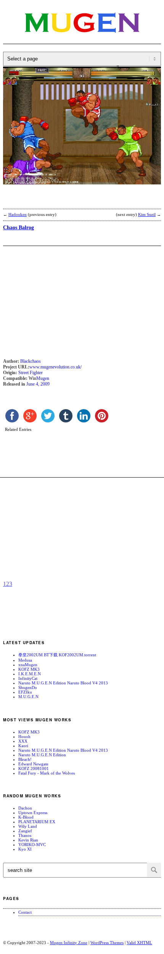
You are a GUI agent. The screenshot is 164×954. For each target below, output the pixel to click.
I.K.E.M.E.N (29, 673)
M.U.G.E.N (28, 696)
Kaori (23, 745)
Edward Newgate (33, 764)
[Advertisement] (64, 201)
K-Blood (26, 817)
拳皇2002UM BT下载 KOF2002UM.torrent (57, 654)
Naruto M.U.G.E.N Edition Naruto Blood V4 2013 (63, 683)
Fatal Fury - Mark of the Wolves (46, 773)
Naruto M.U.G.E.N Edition (42, 754)
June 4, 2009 (38, 384)
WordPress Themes (107, 942)
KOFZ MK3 (29, 669)
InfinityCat (27, 678)
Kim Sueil (147, 214)
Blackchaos (30, 361)
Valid (139, 942)
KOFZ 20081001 (33, 768)
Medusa (25, 660)
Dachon (25, 808)
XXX (22, 741)
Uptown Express (32, 812)
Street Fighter (30, 372)
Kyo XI (25, 849)
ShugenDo (27, 687)
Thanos (24, 835)
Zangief (25, 831)
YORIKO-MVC (32, 844)
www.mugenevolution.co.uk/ (55, 367)
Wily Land (27, 826)
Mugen (42, 378)
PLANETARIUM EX (36, 821)
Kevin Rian (28, 840)
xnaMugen (27, 664)
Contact (25, 912)
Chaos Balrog (18, 227)
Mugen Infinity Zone (68, 942)
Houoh (24, 736)
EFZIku (25, 692)
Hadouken (17, 214)
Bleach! (25, 759)
